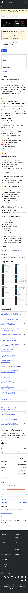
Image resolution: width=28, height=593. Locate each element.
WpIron (6, 47)
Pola (16, 542)
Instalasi (5, 64)
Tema (16, 537)
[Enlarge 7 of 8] (24, 286)
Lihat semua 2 (23, 467)
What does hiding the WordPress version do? (7, 382)
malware (19, 473)
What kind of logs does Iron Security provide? (7, 376)
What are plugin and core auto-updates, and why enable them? (9, 424)
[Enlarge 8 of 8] (24, 298)
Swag (17, 554)
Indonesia (7, 573)
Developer (4, 552)
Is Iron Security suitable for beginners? (11, 319)
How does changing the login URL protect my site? (8, 324)
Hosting (3, 539)
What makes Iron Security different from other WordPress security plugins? (11, 314)
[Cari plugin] (16, 16)
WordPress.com (6, 559)
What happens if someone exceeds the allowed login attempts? (10, 329)
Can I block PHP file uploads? (9, 419)
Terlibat (17, 547)
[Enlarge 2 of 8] (11, 276)
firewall (21, 470)
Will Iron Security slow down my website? (7, 350)
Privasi (3, 542)
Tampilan (17, 534)
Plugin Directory (5, 6)
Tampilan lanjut (5, 477)
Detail (4, 56)
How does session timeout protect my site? (7, 398)
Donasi (17, 552)
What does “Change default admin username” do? (8, 408)
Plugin (16, 539)
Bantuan (5, 71)
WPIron (20, 250)
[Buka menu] (25, 2)
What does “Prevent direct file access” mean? (8, 414)
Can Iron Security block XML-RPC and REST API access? (9, 339)
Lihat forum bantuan (6, 513)
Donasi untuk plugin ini (7, 525)
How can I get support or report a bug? (7, 361)
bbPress (4, 564)
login (25, 470)
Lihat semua (23, 502)
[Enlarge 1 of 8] (11, 266)
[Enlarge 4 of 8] (11, 300)
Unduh (4, 50)
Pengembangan (7, 67)
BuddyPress (5, 567)
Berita (3, 537)
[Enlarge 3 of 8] (11, 288)
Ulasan (5, 60)
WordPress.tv (5, 554)
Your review (4, 502)
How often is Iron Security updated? (11, 366)
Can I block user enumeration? (9, 403)
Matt (3, 562)
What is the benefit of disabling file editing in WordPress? (9, 371)
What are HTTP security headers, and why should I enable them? (10, 345)
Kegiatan (17, 549)
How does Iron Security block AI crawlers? (7, 387)
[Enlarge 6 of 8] (24, 277)
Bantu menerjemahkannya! (18, 11)
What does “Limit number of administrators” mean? (8, 393)
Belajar (3, 547)
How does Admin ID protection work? (11, 334)
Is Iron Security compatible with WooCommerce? (8, 355)
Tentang (3, 534)
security (24, 473)
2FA (18, 470)
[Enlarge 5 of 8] (24, 266)
